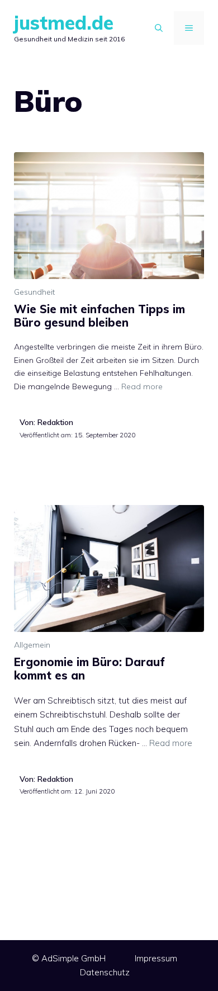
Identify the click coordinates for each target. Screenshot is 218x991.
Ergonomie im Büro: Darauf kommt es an (89, 668)
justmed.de (63, 23)
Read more (142, 386)
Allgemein (32, 645)
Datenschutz (105, 972)
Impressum (156, 958)
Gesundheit (34, 292)
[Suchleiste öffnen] (159, 28)
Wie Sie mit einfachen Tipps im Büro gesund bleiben (99, 315)
